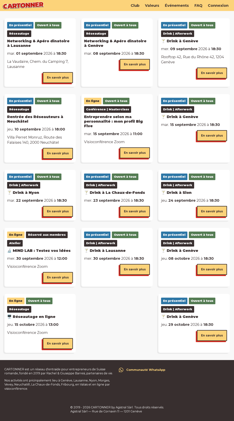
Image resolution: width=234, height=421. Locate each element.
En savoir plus (58, 77)
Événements (177, 5)
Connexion (218, 5)
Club (135, 5)
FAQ (198, 5)
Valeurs (152, 5)
